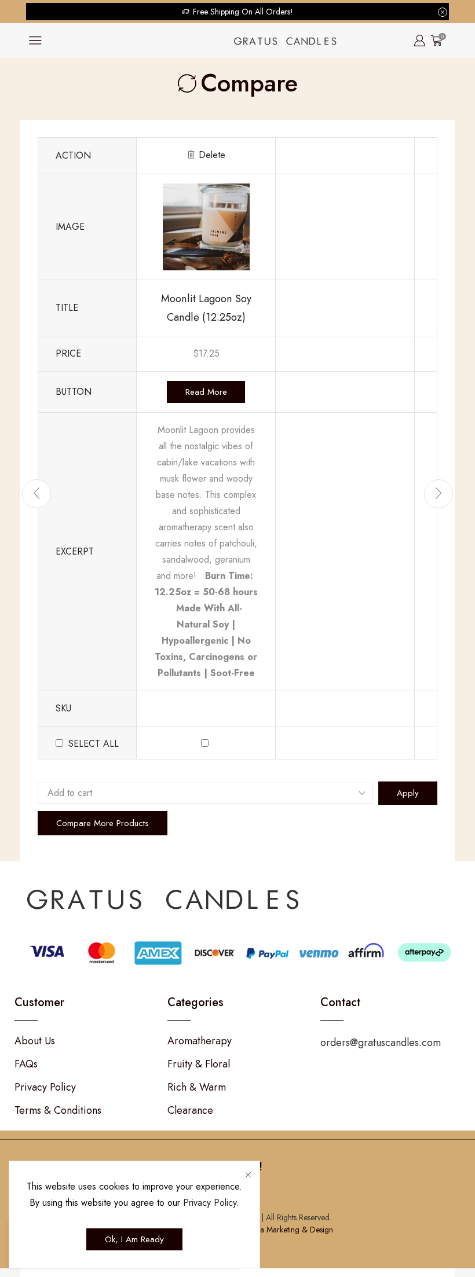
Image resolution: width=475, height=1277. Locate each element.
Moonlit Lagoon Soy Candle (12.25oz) (206, 308)
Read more (206, 392)
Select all (93, 743)
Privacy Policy (209, 1202)
